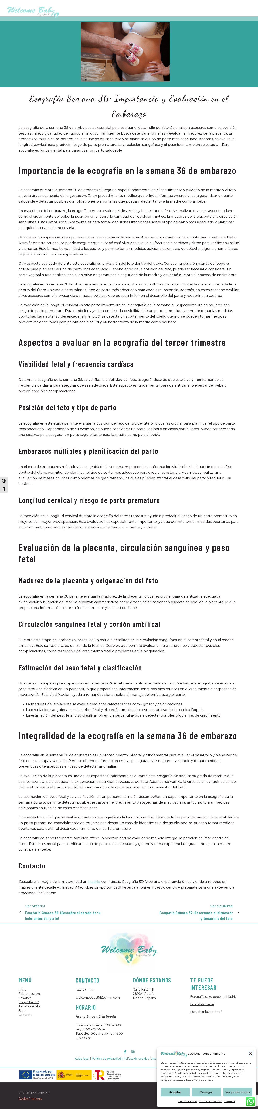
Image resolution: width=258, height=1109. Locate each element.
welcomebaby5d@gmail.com (98, 997)
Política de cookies (187, 1101)
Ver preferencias (237, 1092)
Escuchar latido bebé (206, 1012)
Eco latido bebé (202, 1004)
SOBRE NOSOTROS (96, 10)
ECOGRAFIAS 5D (143, 10)
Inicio (22, 989)
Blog (22, 1010)
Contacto (25, 1015)
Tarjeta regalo (29, 1006)
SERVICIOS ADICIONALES (174, 10)
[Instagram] (133, 1052)
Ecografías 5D (29, 1002)
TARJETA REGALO (207, 10)
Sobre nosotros (30, 993)
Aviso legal (229, 1101)
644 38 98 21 (85, 990)
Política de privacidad (210, 1101)
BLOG (228, 10)
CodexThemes (30, 1098)
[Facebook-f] (125, 1052)
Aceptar (175, 1092)
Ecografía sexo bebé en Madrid (213, 996)
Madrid (94, 882)
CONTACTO (244, 10)
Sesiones (25, 998)
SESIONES (120, 10)
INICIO (74, 10)
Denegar (206, 1092)
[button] (250, 1054)
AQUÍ (230, 1069)
